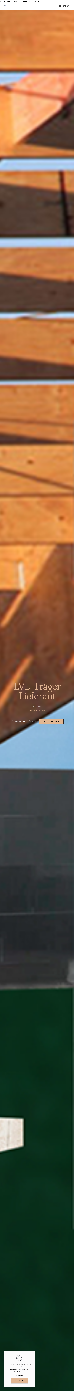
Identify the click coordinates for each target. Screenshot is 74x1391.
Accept (19, 1380)
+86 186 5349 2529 (13, 1)
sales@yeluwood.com (34, 1)
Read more (19, 1375)
